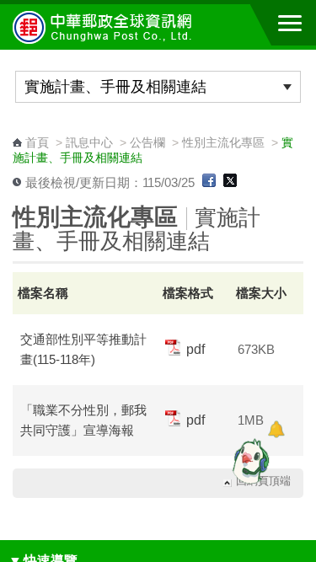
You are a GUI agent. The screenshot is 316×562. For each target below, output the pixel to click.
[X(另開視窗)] (230, 183)
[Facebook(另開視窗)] (209, 183)
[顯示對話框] (276, 429)
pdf (194, 349)
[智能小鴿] (249, 461)
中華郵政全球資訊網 (105, 27)
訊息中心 (89, 142)
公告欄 (147, 142)
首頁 (37, 142)
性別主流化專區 (223, 142)
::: (18, 127)
